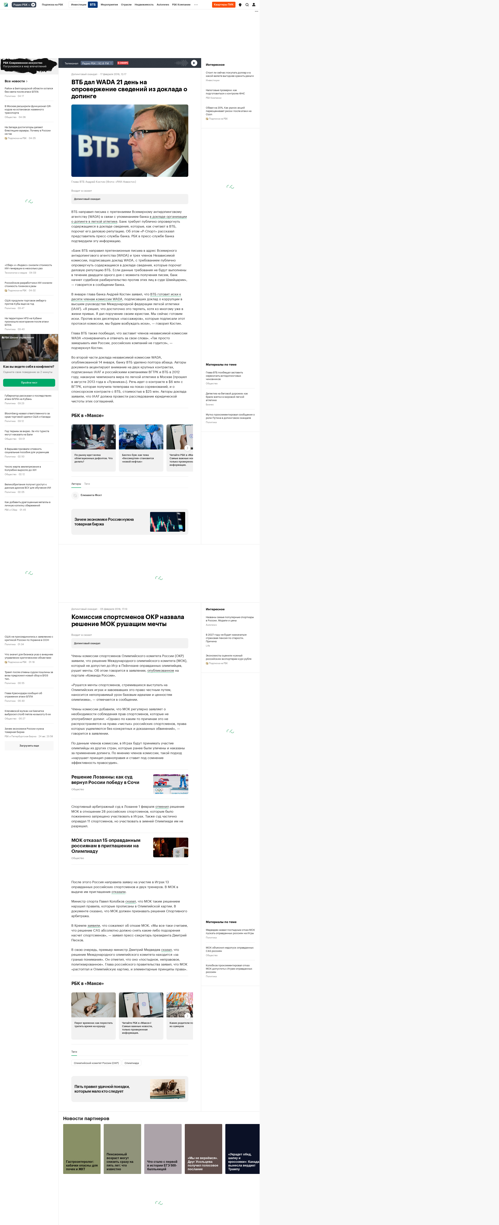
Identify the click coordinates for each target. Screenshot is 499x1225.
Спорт (8, 1016)
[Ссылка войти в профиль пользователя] (254, 4)
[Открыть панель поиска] (247, 4)
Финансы (10, 1033)
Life (208, 645)
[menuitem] (52, 4)
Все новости (15, 81)
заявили (94, 924)
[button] (240, 5)
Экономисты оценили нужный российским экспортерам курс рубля (228, 657)
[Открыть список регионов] (240, 5)
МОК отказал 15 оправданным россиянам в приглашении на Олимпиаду (106, 846)
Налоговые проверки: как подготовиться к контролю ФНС (225, 91)
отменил (162, 806)
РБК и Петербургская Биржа (20, 736)
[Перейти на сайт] (29, 66)
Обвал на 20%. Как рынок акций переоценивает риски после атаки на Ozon (228, 111)
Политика (10, 95)
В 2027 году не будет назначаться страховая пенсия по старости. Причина (226, 638)
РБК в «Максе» (87, 415)
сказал (130, 900)
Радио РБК (20, 5)
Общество (10, 117)
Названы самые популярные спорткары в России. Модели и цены (230, 618)
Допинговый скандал (84, 74)
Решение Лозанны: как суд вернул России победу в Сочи (105, 780)
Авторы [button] (76, 483)
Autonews (211, 624)
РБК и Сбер (11, 509)
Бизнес (9, 977)
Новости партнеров (86, 1118)
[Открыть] (29, 4)
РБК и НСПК (11, 824)
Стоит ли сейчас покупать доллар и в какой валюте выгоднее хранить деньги (230, 74)
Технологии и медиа (16, 272)
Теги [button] (87, 483)
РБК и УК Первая (14, 1090)
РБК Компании (213, 97)
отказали (118, 891)
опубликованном (160, 669)
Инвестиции (212, 80)
